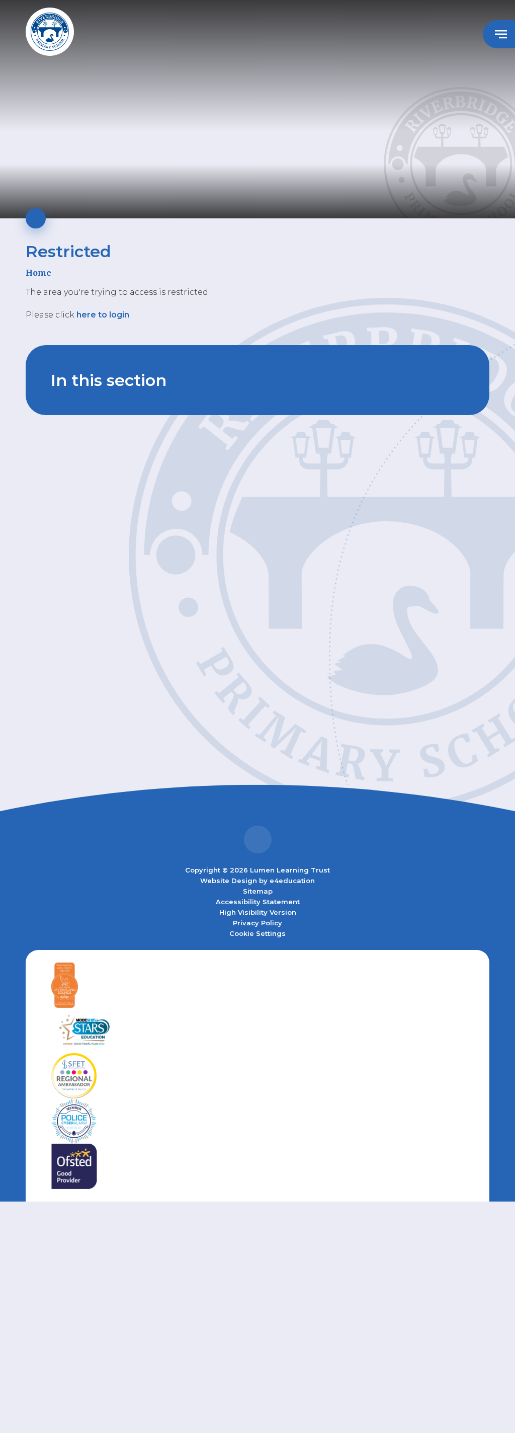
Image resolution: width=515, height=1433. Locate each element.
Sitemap (258, 891)
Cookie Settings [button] (257, 933)
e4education (292, 881)
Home (38, 273)
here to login (102, 315)
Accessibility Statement (258, 902)
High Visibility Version (257, 912)
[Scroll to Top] (258, 839)
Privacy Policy (257, 923)
